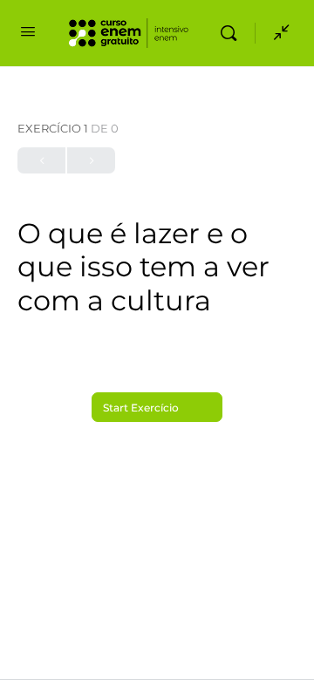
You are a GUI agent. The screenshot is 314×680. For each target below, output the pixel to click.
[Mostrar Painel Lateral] (277, 33)
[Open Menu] (27, 31)
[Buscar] (233, 33)
